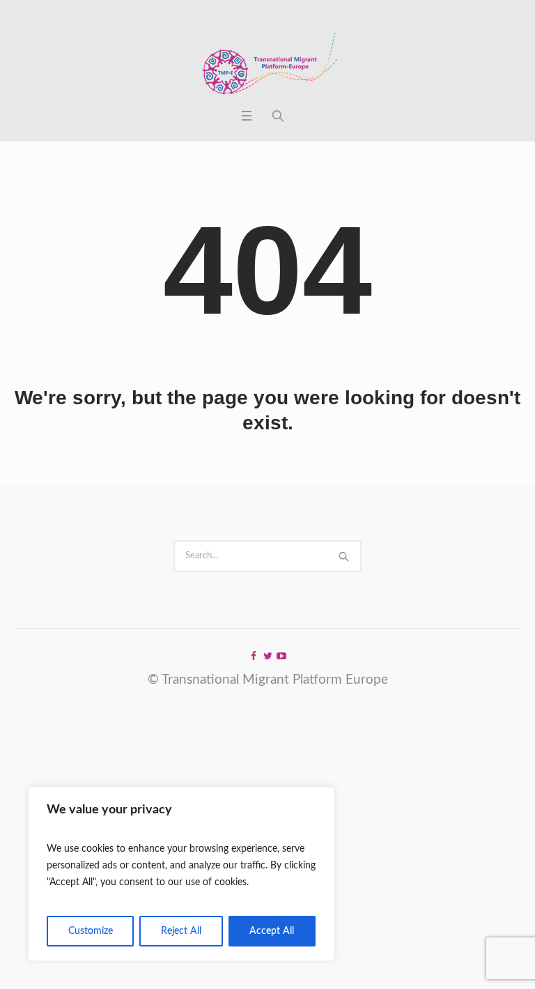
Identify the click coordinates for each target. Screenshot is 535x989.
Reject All (181, 931)
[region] (181, 874)
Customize (90, 931)
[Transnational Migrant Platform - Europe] (267, 65)
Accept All (271, 931)
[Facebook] (254, 656)
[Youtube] (281, 656)
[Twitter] (267, 656)
